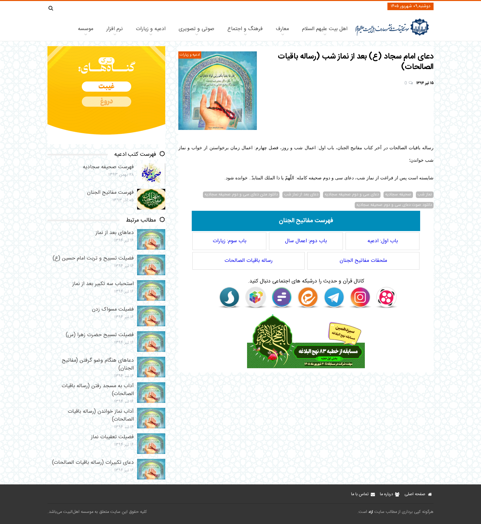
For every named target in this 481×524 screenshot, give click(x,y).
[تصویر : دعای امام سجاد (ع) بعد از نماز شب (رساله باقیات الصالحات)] (217, 90)
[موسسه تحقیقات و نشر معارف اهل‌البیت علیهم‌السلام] (392, 35)
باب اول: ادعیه (382, 241)
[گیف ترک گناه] (106, 143)
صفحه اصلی (414, 494)
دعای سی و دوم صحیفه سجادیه (352, 194)
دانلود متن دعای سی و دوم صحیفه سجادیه (241, 194)
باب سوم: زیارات (229, 241)
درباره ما (386, 494)
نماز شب (425, 194)
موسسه (85, 29)
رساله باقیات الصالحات (248, 260)
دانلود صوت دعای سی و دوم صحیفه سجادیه (394, 205)
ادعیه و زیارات (151, 29)
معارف (282, 29)
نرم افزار (114, 29)
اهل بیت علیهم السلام (324, 29)
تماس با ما (359, 494)
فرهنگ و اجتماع (245, 29)
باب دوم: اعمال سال (306, 241)
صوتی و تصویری (196, 29)
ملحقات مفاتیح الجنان (363, 260)
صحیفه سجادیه (398, 194)
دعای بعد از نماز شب (301, 194)
